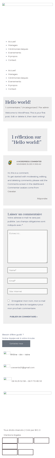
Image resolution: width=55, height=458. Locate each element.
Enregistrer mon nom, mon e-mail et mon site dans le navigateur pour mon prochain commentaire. (26, 304)
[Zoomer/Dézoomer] (9, 440)
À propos (12, 56)
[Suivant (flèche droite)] (25, 452)
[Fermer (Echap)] (9, 446)
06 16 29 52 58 (19, 381)
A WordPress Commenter (29, 161)
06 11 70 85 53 (35, 381)
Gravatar (12, 191)
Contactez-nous (16, 344)
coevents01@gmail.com (22, 367)
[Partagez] (41, 440)
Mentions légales (12, 435)
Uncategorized (29, 107)
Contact (12, 60)
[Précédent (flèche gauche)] (9, 452)
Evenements (14, 52)
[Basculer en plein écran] (25, 440)
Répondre (42, 198)
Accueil (12, 41)
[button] (27, 67)
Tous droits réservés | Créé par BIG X (22, 430)
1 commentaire (12, 107)
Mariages (12, 45)
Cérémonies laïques (18, 49)
